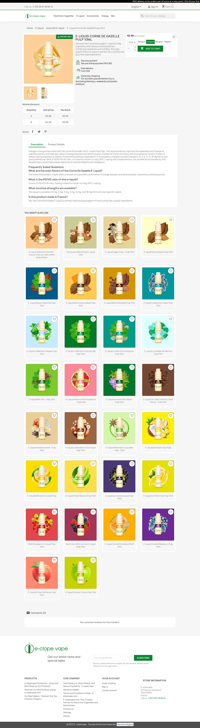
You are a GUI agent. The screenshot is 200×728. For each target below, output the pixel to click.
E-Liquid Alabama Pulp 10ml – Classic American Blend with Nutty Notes (42, 255)
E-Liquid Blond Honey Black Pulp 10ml (80, 304)
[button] (125, 724)
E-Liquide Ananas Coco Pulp (158, 447)
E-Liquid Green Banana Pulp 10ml (81, 496)
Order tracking (109, 683)
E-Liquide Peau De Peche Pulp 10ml (42, 593)
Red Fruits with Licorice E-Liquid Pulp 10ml (81, 545)
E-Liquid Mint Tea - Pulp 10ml (42, 399)
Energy (105, 16)
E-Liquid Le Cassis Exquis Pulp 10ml (119, 497)
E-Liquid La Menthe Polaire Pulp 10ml (158, 304)
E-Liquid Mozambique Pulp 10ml (158, 252)
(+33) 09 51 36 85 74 (43, 6)
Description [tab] (37, 144)
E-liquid (80, 16)
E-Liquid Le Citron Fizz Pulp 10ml (158, 496)
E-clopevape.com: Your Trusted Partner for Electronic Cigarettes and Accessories (80, 702)
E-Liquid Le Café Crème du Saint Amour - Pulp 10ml (158, 400)
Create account (109, 690)
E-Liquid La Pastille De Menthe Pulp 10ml (158, 352)
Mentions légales (71, 689)
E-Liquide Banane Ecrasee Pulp (41, 496)
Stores (66, 716)
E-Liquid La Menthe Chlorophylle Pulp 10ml (81, 352)
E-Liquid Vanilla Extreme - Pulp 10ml (42, 449)
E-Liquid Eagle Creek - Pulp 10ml (119, 252)
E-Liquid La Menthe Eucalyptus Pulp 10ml (119, 352)
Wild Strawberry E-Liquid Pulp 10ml (42, 545)
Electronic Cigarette (64, 16)
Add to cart (150, 48)
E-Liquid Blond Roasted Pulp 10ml (119, 303)
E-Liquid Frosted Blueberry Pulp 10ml (158, 545)
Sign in (105, 686)
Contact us (68, 709)
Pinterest (45, 131)
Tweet (39, 131)
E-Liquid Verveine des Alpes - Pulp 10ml (119, 400)
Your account (111, 678)
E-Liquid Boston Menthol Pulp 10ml (42, 304)
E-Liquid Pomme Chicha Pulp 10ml (80, 592)
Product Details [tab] (56, 144)
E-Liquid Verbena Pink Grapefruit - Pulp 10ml (81, 400)
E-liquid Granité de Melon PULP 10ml (119, 545)
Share (32, 131)
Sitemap (67, 712)
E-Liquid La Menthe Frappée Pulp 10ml (42, 352)
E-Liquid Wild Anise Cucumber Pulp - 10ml (119, 449)
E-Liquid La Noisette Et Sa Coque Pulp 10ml (80, 449)
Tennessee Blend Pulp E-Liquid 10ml (80, 253)
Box (113, 16)
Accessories (93, 16)
